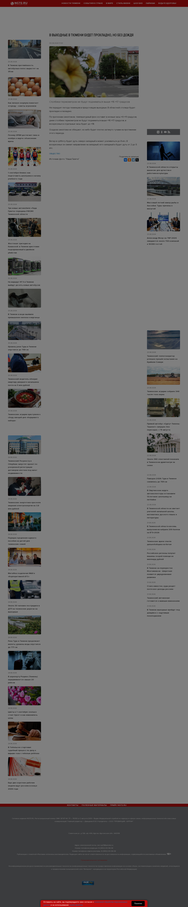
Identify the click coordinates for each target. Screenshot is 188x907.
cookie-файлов (76, 905)
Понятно (138, 903)
